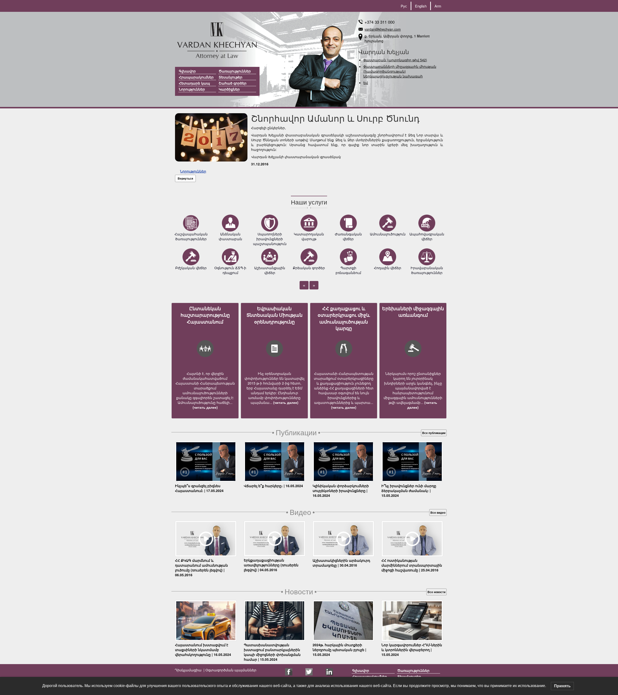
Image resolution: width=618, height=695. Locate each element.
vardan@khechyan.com (383, 29)
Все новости (436, 592)
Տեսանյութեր (230, 77)
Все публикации (433, 433)
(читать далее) (205, 407)
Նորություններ (192, 89)
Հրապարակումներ (196, 77)
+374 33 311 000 (379, 22)
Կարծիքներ (229, 89)
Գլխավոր (187, 71)
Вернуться (185, 178)
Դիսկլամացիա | (189, 669)
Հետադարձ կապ (194, 83)
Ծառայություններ (235, 71)
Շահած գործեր (232, 83)
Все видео (437, 512)
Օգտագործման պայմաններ (230, 669)
